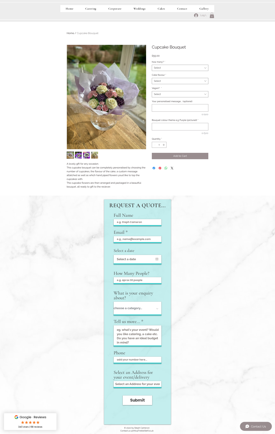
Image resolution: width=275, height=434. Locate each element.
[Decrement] (154, 145)
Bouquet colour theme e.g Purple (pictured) (175, 120)
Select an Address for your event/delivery (133, 375)
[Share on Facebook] (154, 168)
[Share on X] (172, 168)
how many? (158, 62)
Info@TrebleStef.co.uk (143, 431)
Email (119, 232)
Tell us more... (127, 321)
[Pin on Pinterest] (160, 168)
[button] (212, 15)
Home (70, 33)
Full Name (123, 215)
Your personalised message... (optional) (172, 101)
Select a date (124, 250)
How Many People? (131, 273)
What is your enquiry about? (133, 295)
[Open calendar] (157, 259)
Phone (119, 353)
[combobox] (180, 68)
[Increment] (164, 145)
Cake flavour (159, 75)
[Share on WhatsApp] (166, 168)
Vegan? (157, 88)
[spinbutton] (159, 145)
